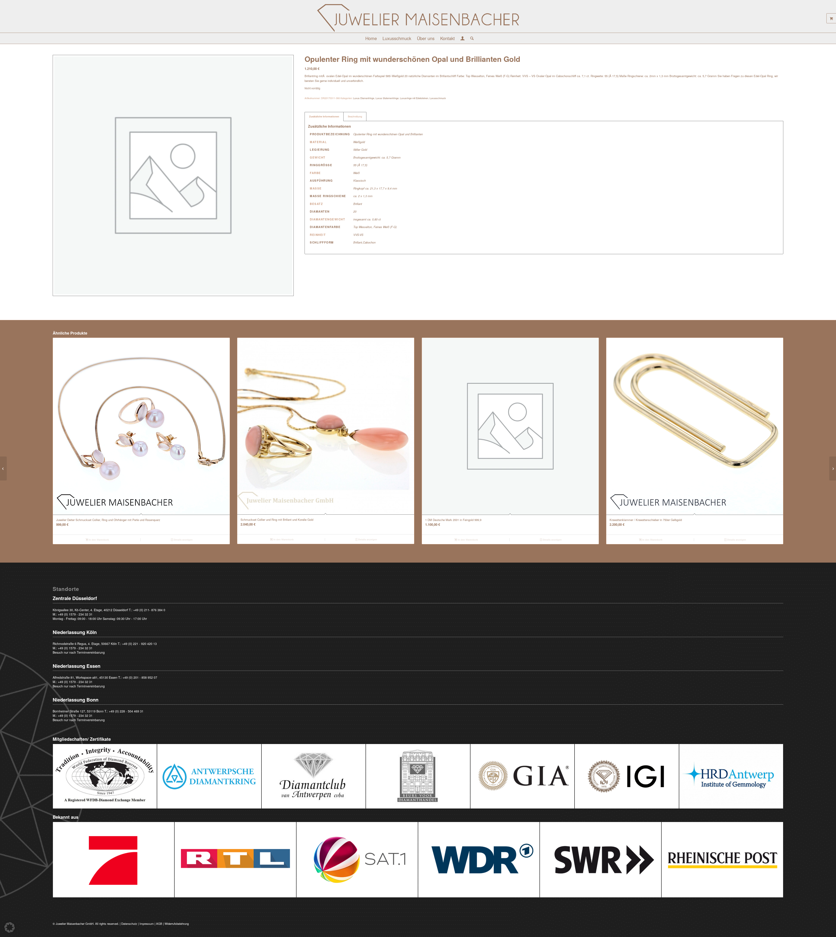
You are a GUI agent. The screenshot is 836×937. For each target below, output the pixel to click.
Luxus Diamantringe (363, 98)
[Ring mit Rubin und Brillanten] (3, 468)
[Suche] (470, 38)
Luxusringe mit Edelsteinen (414, 98)
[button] (9, 927)
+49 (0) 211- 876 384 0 (149, 610)
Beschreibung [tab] (355, 116)
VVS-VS (358, 235)
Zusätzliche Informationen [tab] (324, 116)
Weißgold (359, 142)
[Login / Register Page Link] (462, 38)
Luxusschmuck (438, 98)
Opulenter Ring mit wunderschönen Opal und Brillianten (388, 134)
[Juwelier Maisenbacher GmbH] (418, 18)
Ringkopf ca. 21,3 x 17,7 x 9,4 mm (375, 188)
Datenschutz (129, 924)
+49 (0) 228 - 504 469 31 (126, 711)
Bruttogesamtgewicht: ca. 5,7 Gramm (377, 157)
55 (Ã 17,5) (360, 165)
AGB (159, 924)
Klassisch (359, 180)
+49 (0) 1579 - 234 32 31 (75, 614)
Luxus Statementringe (387, 98)
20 (354, 211)
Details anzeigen (183, 539)
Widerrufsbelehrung (177, 924)
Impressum (147, 924)
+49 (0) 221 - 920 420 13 (139, 643)
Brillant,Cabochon (364, 242)
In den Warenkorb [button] (98, 539)
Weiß (356, 173)
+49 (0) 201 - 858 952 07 (140, 677)
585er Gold (360, 149)
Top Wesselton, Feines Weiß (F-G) (375, 227)
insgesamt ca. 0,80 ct (367, 219)
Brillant (357, 204)
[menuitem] (371, 38)
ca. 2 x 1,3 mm (362, 196)
